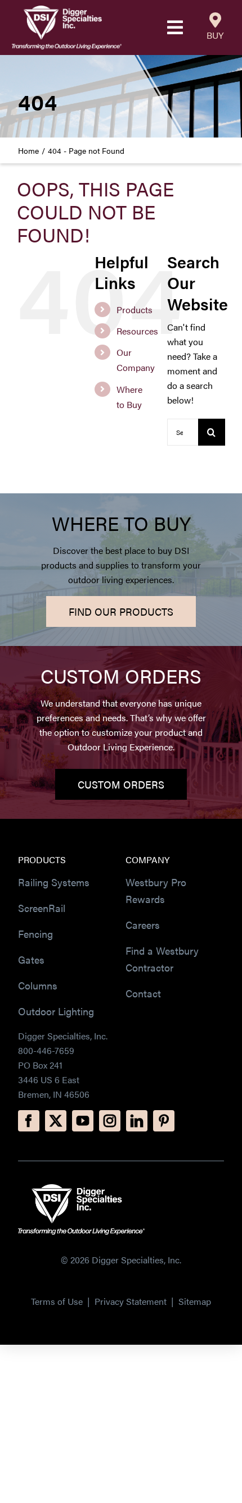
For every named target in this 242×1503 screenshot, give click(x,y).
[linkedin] (136, 1120)
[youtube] (82, 1120)
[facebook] (28, 1120)
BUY (215, 35)
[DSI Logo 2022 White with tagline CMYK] (81, 1188)
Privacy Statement (132, 1301)
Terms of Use (57, 1301)
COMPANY (147, 859)
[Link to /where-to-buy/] (215, 20)
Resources (137, 330)
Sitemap (194, 1301)
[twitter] (55, 1120)
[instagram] (109, 1120)
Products (134, 309)
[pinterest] (163, 1120)
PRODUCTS (42, 859)
